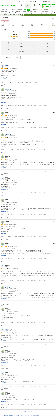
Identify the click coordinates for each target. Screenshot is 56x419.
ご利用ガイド (24, 1)
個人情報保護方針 (11, 415)
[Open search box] (2, 57)
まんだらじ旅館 (4, 17)
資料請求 (37, 415)
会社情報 (4, 415)
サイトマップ (31, 1)
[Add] (53, 18)
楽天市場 (45, 1)
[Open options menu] (54, 66)
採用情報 (27, 415)
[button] (5, 66)
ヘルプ (19, 1)
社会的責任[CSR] (20, 415)
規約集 (32, 415)
